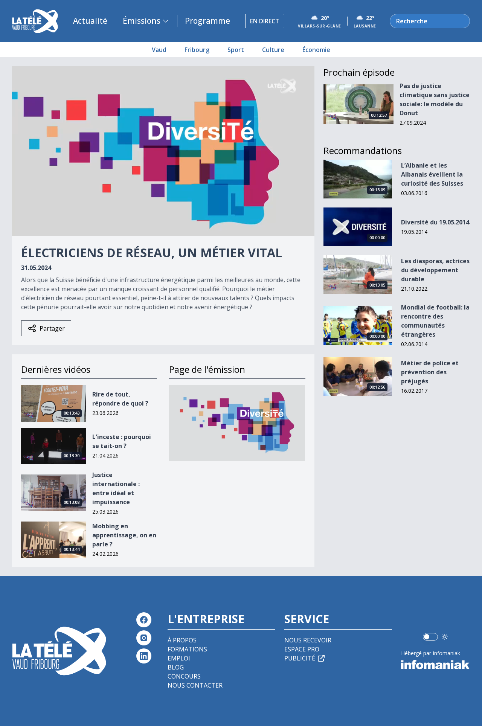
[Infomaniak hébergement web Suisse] (435, 664)
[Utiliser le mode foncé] (444, 637)
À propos (182, 640)
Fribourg (197, 50)
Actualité (90, 20)
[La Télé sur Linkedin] (143, 655)
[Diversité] (237, 423)
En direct (264, 21)
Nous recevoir (307, 640)
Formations (187, 649)
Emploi (179, 658)
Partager (52, 328)
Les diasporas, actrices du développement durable (435, 270)
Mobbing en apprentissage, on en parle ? (124, 535)
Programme (207, 20)
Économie (316, 50)
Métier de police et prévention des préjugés (430, 372)
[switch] (430, 637)
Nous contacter (195, 685)
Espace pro (301, 649)
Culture (273, 50)
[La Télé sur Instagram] (143, 637)
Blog (176, 667)
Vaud (159, 50)
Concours (184, 676)
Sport (235, 50)
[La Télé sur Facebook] (143, 619)
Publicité (299, 658)
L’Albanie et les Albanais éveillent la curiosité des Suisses (432, 174)
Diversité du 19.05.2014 (435, 222)
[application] (163, 151)
